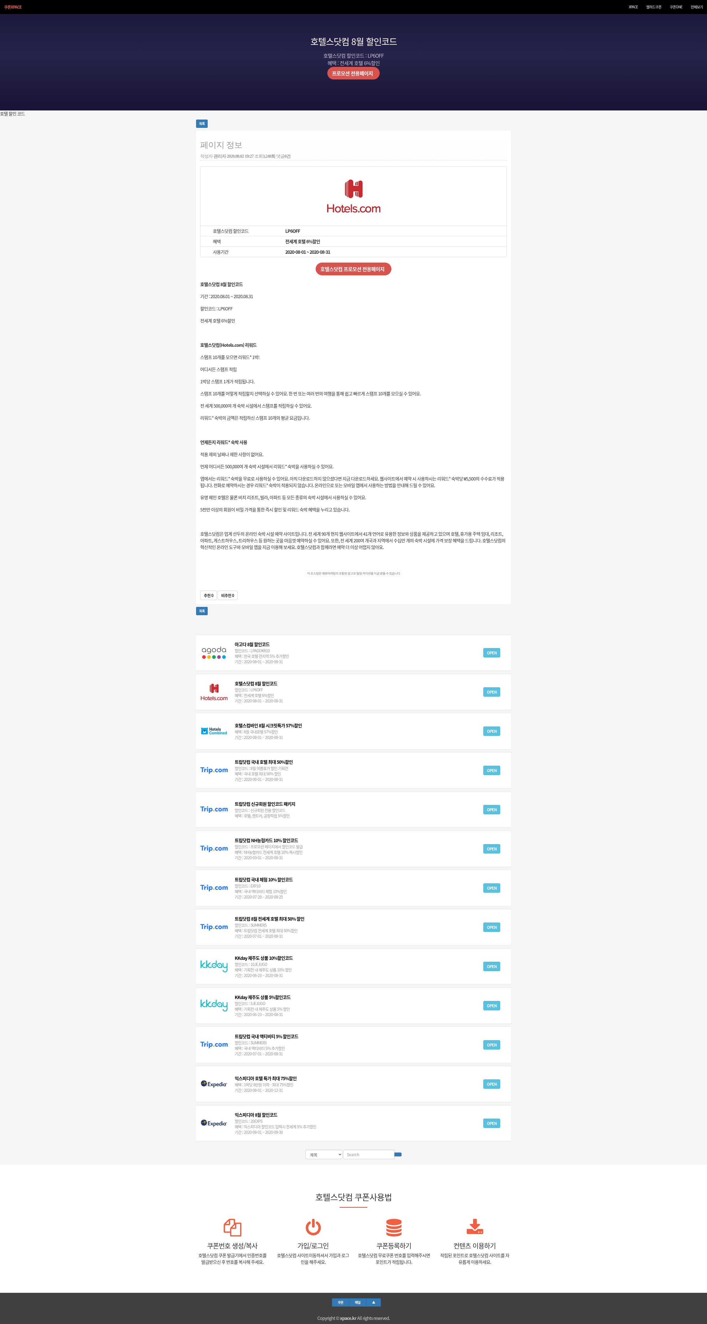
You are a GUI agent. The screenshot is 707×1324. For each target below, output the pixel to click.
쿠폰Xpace (13, 7)
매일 (357, 1302)
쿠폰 (340, 1302)
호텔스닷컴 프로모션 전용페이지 (353, 269)
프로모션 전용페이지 (353, 73)
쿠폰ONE (676, 6)
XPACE (633, 6)
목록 (202, 123)
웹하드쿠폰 (653, 6)
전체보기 (697, 6)
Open (492, 653)
